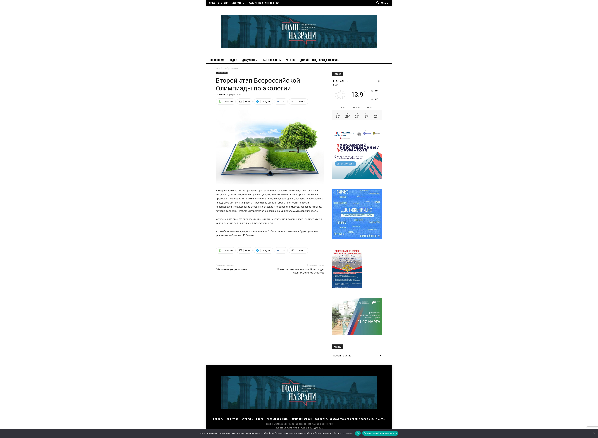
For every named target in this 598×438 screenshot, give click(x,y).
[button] (382, 2)
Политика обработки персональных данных (299, 427)
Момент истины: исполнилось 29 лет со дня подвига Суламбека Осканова (300, 271)
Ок (357, 433)
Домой (219, 68)
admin (222, 94)
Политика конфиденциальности (380, 433)
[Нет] (594, 433)
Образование (222, 73)
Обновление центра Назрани (231, 269)
